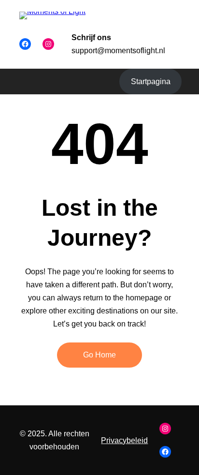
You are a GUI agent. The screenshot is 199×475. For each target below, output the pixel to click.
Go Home (99, 355)
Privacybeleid (124, 440)
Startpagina (151, 81)
